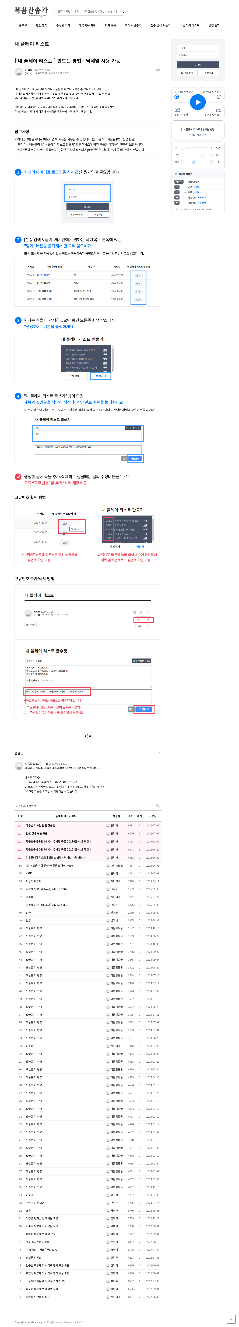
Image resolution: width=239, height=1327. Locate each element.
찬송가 (29, 1195)
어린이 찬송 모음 (35, 1202)
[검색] (122, 11)
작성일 (152, 816)
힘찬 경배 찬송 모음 (37, 833)
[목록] (158, 71)
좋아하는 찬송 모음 (37, 1297)
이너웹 (79, 1322)
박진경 (114, 1195)
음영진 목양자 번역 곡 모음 (41, 1234)
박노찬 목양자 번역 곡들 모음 (42, 1289)
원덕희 (114, 873)
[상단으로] (231, 1319)
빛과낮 (114, 912)
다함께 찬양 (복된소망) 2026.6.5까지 (47, 905)
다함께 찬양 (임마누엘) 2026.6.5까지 (47, 889)
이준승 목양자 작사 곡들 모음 (42, 1226)
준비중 (29, 897)
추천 (139, 816)
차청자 (114, 1210)
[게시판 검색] (157, 806)
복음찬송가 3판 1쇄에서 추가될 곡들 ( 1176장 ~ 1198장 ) (58, 841)
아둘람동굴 (116, 928)
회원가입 (209, 72)
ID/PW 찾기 (187, 72)
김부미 (114, 1218)
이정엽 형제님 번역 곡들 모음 (42, 1218)
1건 (30, 73)
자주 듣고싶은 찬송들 (37, 1242)
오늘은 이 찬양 (34, 928)
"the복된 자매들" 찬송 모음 (41, 1249)
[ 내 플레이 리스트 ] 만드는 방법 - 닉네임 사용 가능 (54, 857)
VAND (29, 873)
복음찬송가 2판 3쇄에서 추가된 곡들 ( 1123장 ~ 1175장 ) (58, 849)
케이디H (115, 881)
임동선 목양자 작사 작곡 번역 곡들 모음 (47, 1265)
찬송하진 (31, 1046)
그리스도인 (116, 865)
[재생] (198, 102)
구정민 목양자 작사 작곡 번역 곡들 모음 (47, 1273)
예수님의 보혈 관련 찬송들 (40, 825)
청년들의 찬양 (33, 1257)
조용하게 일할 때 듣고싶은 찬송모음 (45, 1281)
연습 (28, 1210)
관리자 (28, 70)
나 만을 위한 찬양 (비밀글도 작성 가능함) (52, 865)
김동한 (28, 763)
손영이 (114, 1242)
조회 (130, 816)
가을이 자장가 (33, 881)
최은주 (114, 1281)
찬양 (28, 912)
